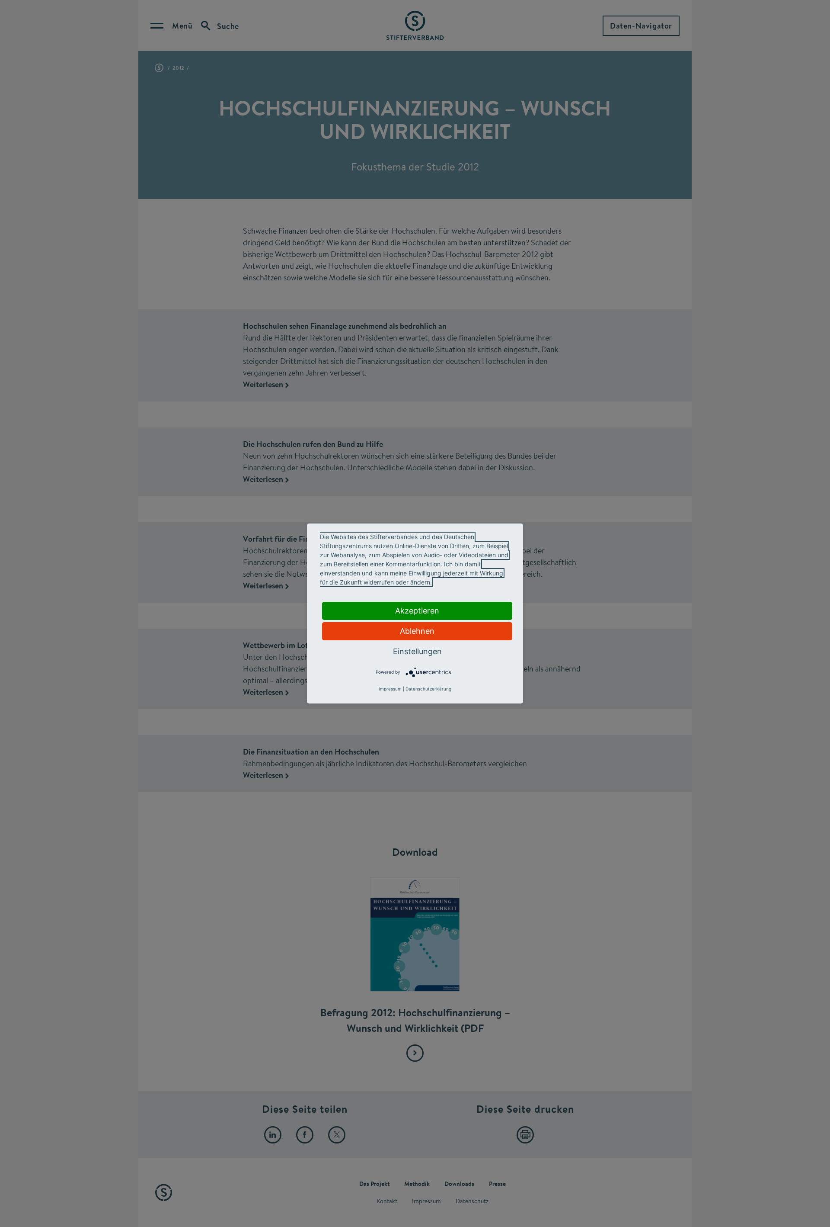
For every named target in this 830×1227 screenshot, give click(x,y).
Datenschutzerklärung (428, 688)
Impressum (390, 688)
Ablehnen (417, 631)
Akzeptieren (417, 610)
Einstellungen (417, 651)
